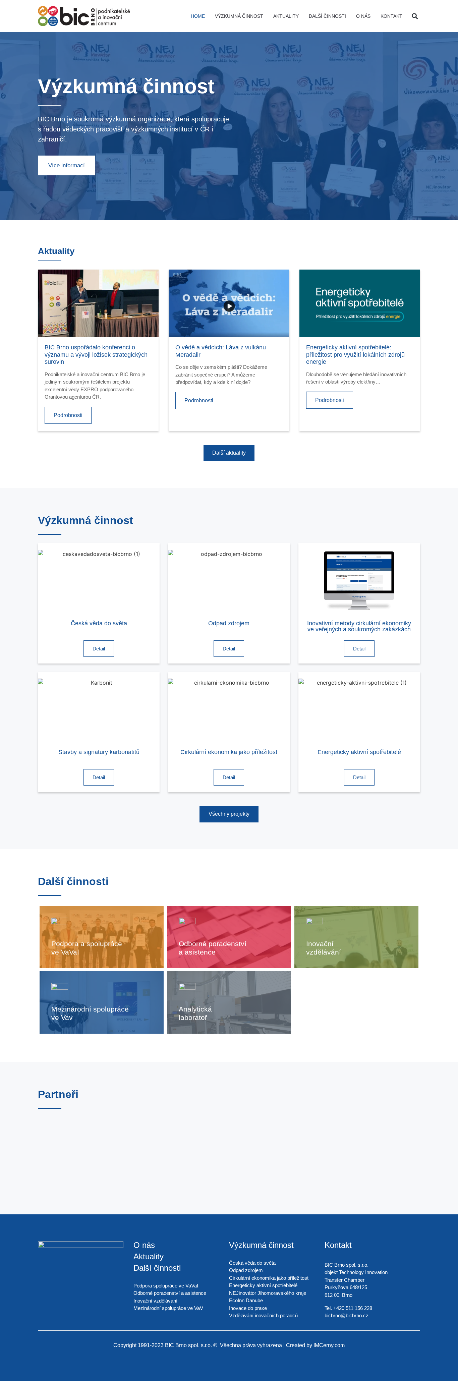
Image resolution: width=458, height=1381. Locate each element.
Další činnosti (327, 16)
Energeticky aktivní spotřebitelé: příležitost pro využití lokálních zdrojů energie (355, 354)
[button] (414, 15)
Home (198, 16)
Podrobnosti (68, 415)
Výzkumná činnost (239, 16)
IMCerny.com (329, 1345)
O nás (363, 16)
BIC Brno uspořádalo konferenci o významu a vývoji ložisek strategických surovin (96, 354)
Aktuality (286, 16)
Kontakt (391, 16)
